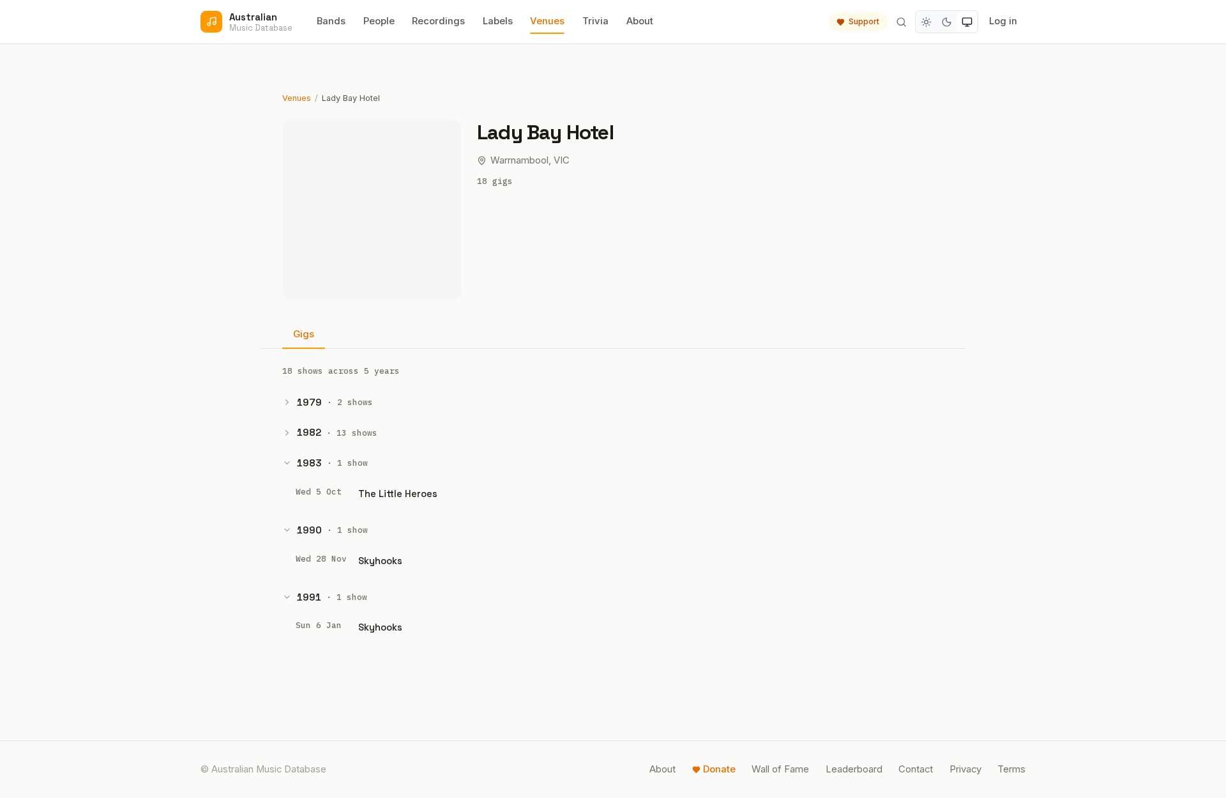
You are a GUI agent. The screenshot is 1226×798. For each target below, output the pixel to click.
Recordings (438, 21)
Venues (547, 21)
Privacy (965, 769)
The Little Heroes (397, 493)
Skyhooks (380, 561)
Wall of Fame (780, 769)
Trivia (595, 21)
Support (864, 21)
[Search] (901, 22)
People (379, 21)
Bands (331, 21)
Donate (719, 769)
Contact (915, 769)
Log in (1003, 21)
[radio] (926, 21)
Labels (498, 21)
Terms (1011, 769)
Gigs (303, 334)
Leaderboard (854, 769)
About (639, 21)
